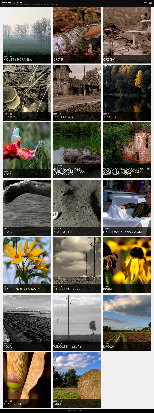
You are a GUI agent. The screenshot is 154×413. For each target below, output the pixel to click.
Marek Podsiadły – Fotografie (13, 2)
